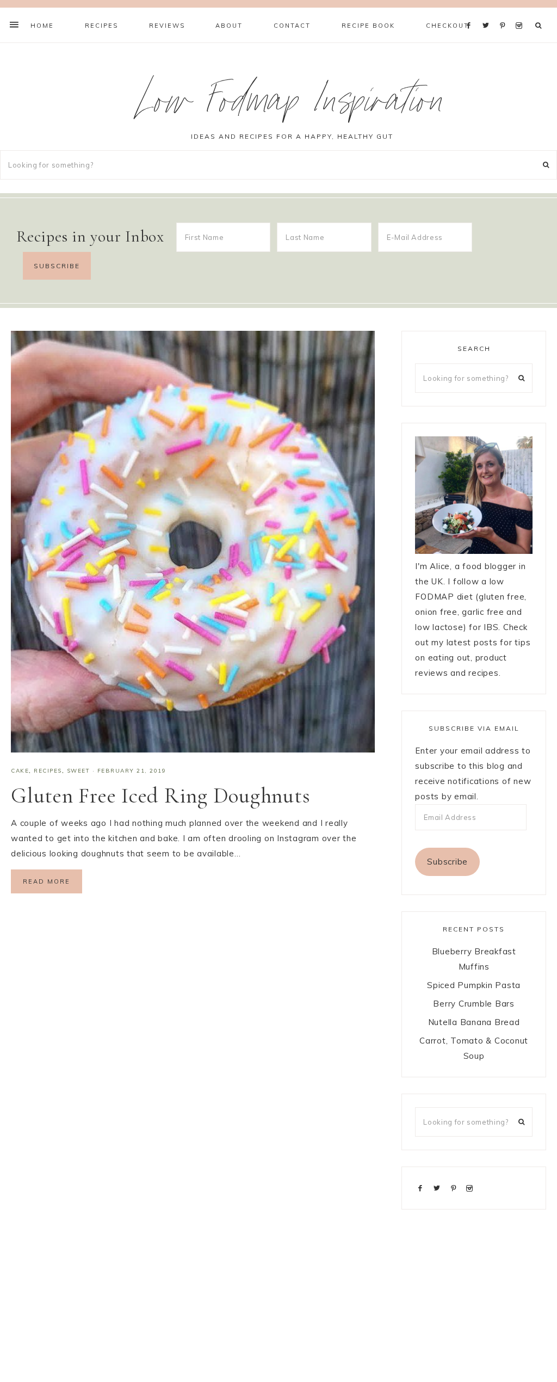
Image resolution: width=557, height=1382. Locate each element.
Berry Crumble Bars (474, 1003)
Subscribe (447, 861)
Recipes (48, 770)
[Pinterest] (505, 12)
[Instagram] (521, 12)
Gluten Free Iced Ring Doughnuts (160, 795)
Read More (46, 881)
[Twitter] (488, 12)
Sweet (78, 770)
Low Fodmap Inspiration (292, 105)
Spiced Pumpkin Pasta (474, 985)
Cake (20, 770)
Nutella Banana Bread (474, 1022)
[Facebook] (472, 12)
